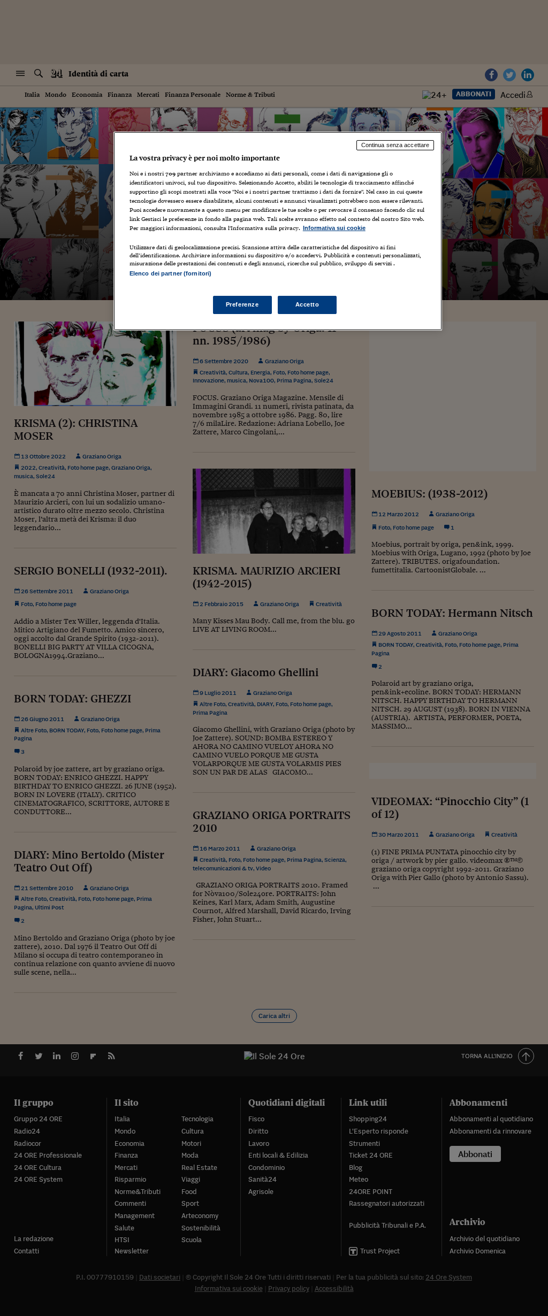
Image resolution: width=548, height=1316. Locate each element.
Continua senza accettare (395, 145)
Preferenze (242, 304)
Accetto (307, 304)
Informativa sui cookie (334, 228)
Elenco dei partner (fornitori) (170, 273)
